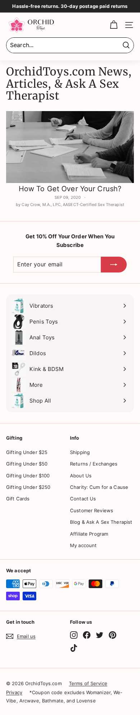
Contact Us (83, 498)
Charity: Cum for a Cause (99, 487)
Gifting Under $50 (26, 464)
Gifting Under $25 (26, 452)
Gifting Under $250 (28, 487)
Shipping (80, 452)
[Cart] (113, 25)
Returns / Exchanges (93, 464)
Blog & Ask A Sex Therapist (101, 522)
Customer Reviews (91, 510)
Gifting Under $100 (28, 475)
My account (83, 545)
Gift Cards (17, 498)
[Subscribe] (114, 264)
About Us (81, 475)
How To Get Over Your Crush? (70, 188)
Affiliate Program (89, 534)
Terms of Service (88, 683)
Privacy (14, 692)
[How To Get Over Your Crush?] (70, 147)
